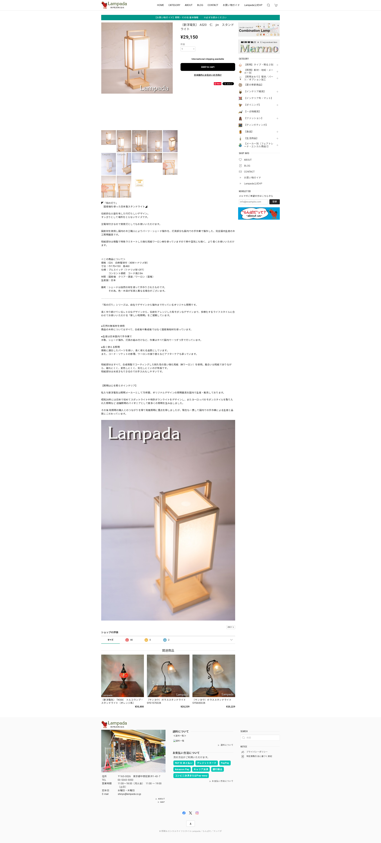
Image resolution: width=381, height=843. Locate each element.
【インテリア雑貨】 (255, 91)
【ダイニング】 (252, 105)
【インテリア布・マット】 (258, 98)
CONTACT (213, 5)
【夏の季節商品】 (254, 85)
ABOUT (189, 5)
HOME (160, 5)
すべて (110, 640)
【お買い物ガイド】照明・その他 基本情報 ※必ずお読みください (190, 17)
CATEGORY (174, 5)
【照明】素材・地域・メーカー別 (258, 71)
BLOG (200, 5)
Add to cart (207, 66)
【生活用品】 (251, 138)
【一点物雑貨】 (252, 111)
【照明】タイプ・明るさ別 (258, 64)
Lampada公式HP (253, 5)
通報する (230, 627)
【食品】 (249, 131)
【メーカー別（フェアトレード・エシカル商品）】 (258, 145)
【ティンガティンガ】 (256, 125)
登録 (274, 201)
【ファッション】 (254, 118)
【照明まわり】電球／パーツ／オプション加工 (258, 78)
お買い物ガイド (231, 5)
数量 (183, 44)
